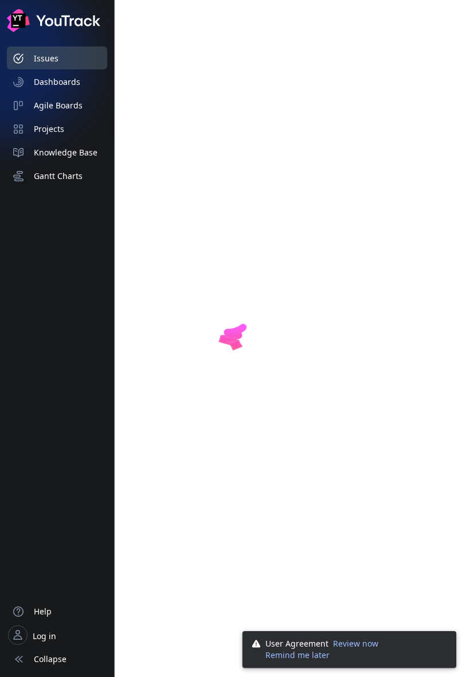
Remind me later (297, 654)
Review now (355, 643)
